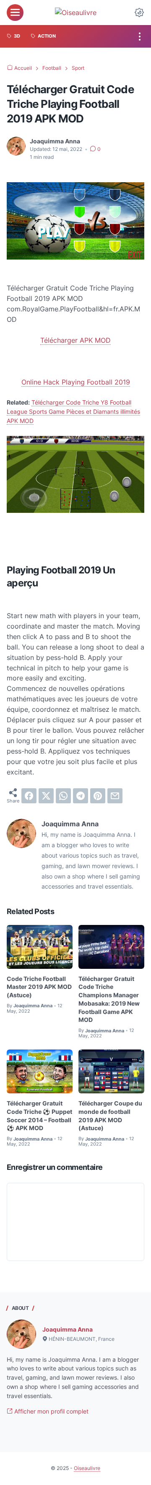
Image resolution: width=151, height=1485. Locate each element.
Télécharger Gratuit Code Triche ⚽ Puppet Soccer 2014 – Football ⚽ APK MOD (39, 1115)
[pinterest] (97, 795)
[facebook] (28, 795)
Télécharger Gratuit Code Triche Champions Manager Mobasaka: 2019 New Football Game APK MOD (109, 999)
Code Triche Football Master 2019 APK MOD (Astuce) (39, 987)
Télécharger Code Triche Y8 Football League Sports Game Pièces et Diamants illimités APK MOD (73, 411)
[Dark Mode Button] (139, 13)
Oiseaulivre (87, 1468)
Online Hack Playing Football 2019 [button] (75, 382)
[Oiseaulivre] (75, 13)
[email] (114, 795)
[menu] (15, 12)
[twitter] (46, 795)
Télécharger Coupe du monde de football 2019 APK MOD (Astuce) (110, 1115)
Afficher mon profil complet (51, 1411)
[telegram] (80, 795)
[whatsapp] (63, 795)
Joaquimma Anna (67, 1329)
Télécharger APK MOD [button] (75, 340)
